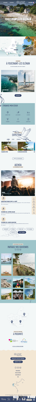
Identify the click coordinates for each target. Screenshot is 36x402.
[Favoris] (29, 2)
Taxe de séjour (18, 372)
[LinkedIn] (20, 250)
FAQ (18, 376)
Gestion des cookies (24, 395)
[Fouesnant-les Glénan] (21, 2)
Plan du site (15, 394)
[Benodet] (24, 340)
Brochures (18, 370)
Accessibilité (18, 374)
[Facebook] (16, 250)
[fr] (33, 3)
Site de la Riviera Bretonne (18, 346)
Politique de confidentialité (27, 394)
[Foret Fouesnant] (13, 340)
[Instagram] (18, 250)
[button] (31, 3)
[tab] (8, 139)
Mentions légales (20, 394)
